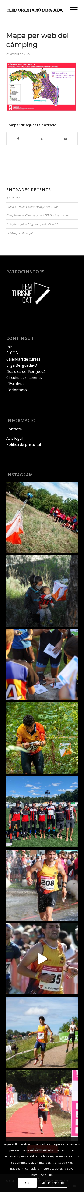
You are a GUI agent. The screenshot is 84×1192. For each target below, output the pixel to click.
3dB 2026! (13, 198)
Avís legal (14, 438)
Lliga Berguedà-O (21, 365)
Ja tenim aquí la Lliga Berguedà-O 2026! (33, 224)
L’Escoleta (15, 383)
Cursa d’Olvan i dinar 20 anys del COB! (32, 206)
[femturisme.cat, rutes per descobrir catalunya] (29, 307)
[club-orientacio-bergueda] (34, 9)
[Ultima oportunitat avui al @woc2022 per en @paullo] (42, 1032)
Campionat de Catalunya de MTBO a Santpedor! (37, 215)
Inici (9, 346)
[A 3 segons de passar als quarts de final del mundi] (42, 1105)
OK (27, 1183)
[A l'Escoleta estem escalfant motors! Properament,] (42, 591)
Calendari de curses (23, 359)
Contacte (14, 429)
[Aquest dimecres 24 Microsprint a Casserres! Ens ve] (42, 664)
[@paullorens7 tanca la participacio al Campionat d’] (42, 738)
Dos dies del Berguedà (26, 371)
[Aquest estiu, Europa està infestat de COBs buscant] (42, 811)
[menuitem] (71, 9)
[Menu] (71, 9)
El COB (12, 352)
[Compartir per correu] (65, 138)
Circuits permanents (24, 377)
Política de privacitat (23, 444)
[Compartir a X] (42, 138)
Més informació (53, 1183)
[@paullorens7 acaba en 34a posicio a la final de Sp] (42, 885)
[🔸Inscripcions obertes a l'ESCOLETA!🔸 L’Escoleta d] (42, 517)
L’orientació (16, 389)
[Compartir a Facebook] (18, 138)
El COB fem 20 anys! (19, 232)
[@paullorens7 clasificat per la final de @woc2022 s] (42, 958)
